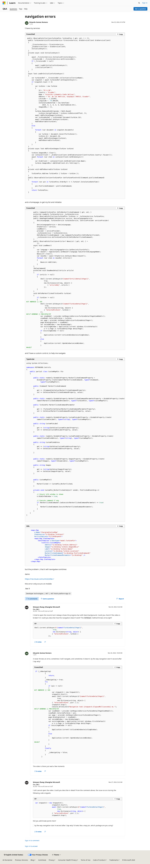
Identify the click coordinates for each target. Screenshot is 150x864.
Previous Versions (21, 860)
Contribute (42, 860)
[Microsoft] (4, 3)
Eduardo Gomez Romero (38, 22)
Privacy (51, 860)
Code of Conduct (99, 860)
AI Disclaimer (7, 860)
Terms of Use (85, 860)
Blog (32, 860)
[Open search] (139, 3)
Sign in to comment (32, 840)
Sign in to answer (31, 846)
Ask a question (140, 9)
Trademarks (113, 860)
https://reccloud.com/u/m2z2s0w (39, 579)
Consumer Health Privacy (67, 860)
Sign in (144, 3)
